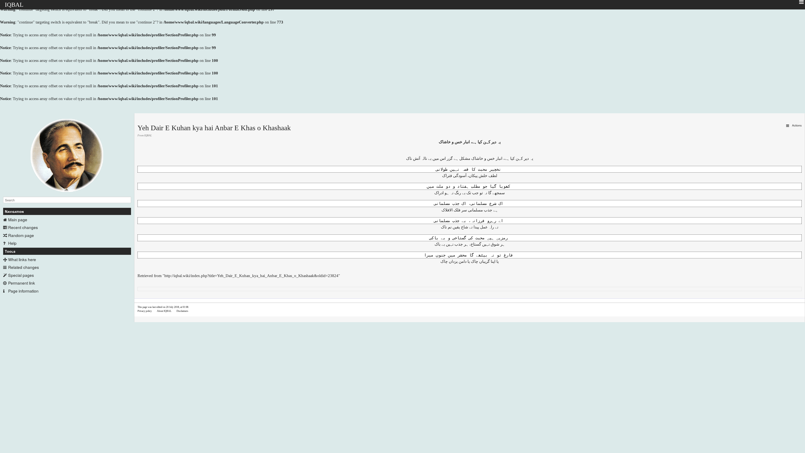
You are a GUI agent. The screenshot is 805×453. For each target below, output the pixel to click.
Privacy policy (145, 311)
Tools (10, 251)
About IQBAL (164, 311)
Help (12, 243)
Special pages (21, 275)
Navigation (14, 211)
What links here (22, 259)
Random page (21, 235)
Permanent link (21, 283)
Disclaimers (182, 311)
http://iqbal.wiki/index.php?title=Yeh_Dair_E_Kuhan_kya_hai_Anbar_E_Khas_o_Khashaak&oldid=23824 (251, 275)
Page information (23, 291)
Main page (17, 219)
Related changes (23, 267)
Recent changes (23, 227)
